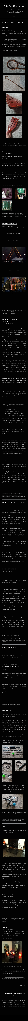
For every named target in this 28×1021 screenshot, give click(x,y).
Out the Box (16, 1018)
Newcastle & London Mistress (16, 493)
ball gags (10, 820)
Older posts (23, 985)
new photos (9, 313)
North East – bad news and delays (13, 502)
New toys (5, 28)
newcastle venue (15, 313)
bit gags (13, 820)
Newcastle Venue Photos (6, 978)
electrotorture (16, 216)
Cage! (3, 826)
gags (16, 820)
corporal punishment (22, 311)
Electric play (6, 151)
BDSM (6, 213)
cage (9, 919)
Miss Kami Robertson (14, 6)
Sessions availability (9, 647)
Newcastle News (5, 495)
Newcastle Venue (17, 143)
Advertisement (8, 493)
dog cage (12, 919)
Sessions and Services (18, 214)
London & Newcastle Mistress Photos (15, 213)
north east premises (12, 496)
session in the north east (20, 496)
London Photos (14, 310)
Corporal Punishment (9, 143)
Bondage (10, 819)
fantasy (15, 919)
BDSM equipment (14, 311)
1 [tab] (12, 264)
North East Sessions (9, 569)
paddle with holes (22, 145)
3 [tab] (15, 264)
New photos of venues (9, 224)
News (20, 704)
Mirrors (4, 927)
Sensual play (11, 214)
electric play (11, 216)
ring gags (19, 820)
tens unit (21, 216)
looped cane (16, 145)
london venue (4, 313)
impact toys (11, 145)
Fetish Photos (7, 310)
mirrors (16, 978)
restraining (4, 921)
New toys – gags (7, 710)
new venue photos (21, 919)
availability (20, 640)
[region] (14, 255)
